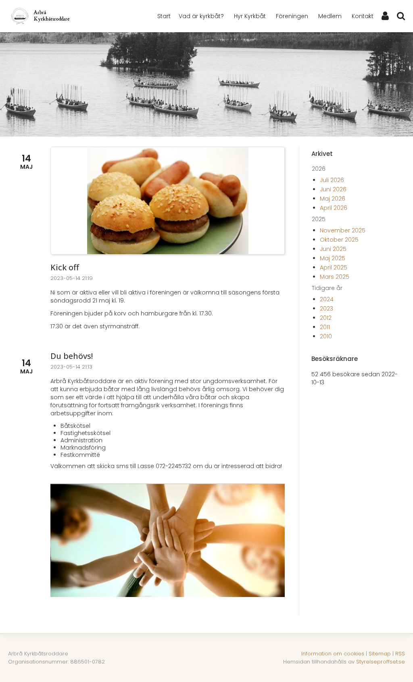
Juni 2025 (333, 249)
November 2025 (342, 230)
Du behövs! (71, 355)
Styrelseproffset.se (380, 661)
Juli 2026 (332, 180)
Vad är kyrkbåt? (201, 16)
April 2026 (333, 208)
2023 (326, 309)
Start (164, 16)
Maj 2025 (332, 258)
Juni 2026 (333, 189)
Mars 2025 (334, 277)
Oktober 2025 (339, 240)
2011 (325, 327)
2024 (327, 299)
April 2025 (333, 267)
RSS (400, 653)
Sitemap (380, 653)
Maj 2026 (332, 199)
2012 (326, 318)
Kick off (64, 267)
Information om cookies (332, 653)
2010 (326, 336)
